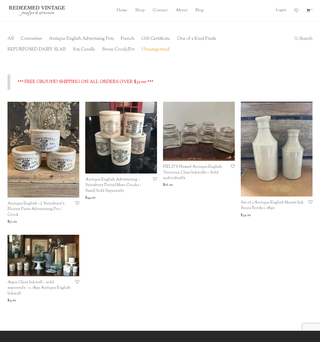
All (11, 39)
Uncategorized (156, 49)
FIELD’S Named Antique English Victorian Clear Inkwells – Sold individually (192, 172)
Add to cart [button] (14, 222)
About (182, 10)
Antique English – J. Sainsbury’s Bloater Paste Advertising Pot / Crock (36, 209)
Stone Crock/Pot (118, 49)
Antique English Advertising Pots (81, 39)
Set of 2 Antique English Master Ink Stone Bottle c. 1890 (272, 205)
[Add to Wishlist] (77, 203)
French (127, 39)
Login (281, 10)
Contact (160, 10)
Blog (200, 10)
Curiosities (31, 39)
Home (122, 10)
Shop (140, 10)
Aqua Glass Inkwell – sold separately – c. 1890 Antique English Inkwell (39, 288)
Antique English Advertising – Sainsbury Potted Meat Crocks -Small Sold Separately (113, 185)
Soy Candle (84, 49)
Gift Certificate (156, 39)
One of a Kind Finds (196, 39)
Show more (34, 222)
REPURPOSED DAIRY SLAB (37, 49)
